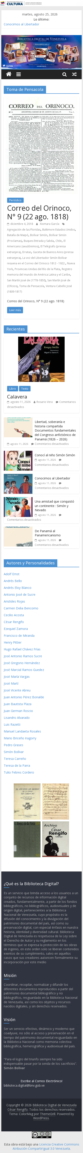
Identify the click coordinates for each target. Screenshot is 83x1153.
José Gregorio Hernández (22, 663)
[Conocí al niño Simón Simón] (18, 453)
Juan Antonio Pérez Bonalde (24, 697)
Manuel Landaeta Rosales (22, 731)
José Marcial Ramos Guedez (24, 670)
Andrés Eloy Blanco (17, 588)
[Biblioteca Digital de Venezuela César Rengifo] (41, 37)
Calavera (17, 396)
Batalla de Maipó (17, 235)
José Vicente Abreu (17, 690)
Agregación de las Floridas (24, 229)
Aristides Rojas (14, 601)
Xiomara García (50, 224)
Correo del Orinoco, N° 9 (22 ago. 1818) (39, 212)
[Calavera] (41, 339)
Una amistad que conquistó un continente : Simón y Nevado (54, 505)
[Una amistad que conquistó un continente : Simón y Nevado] (18, 499)
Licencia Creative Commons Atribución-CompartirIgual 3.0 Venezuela (46, 1146)
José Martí (11, 683)
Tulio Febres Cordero (19, 772)
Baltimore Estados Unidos (58, 229)
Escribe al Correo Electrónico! (41, 1081)
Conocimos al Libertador (21, 24)
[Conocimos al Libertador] (18, 476)
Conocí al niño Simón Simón (55, 455)
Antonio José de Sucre (19, 594)
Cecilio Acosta (14, 615)
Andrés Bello (13, 581)
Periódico (15, 200)
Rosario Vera (45, 402)
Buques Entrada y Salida (39, 241)
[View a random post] (74, 74)
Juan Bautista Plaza (17, 704)
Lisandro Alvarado (17, 717)
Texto (24, 389)
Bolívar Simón (38, 235)
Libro (12, 389)
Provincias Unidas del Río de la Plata (37, 269)
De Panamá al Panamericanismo (48, 533)
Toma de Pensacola (31, 286)
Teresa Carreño (15, 759)
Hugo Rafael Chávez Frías (22, 649)
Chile (59, 241)
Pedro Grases (13, 745)
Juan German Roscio (18, 711)
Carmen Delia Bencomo (21, 608)
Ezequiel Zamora (16, 629)
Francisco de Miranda (19, 635)
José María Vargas (17, 676)
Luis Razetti (12, 724)
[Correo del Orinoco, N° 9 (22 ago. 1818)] (41, 99)
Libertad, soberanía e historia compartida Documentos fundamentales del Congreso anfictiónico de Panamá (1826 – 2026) (55, 430)
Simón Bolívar (14, 752)
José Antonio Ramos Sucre (23, 656)
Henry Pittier (12, 642)
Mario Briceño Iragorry (20, 738)
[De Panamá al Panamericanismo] (18, 529)
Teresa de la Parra (17, 765)
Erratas (26, 252)
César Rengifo (14, 622)
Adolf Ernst (11, 574)
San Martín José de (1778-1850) (26, 280)
